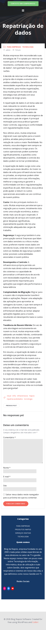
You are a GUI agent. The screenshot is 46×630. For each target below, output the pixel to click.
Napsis (32, 396)
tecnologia (28, 399)
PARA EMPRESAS (14, 47)
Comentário (9, 437)
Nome (6, 467)
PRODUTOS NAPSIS (23, 529)
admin (8, 50)
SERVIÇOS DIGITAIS (23, 533)
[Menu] (23, 11)
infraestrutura (22, 396)
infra (14, 396)
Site (5, 485)
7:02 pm (18, 50)
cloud (9, 396)
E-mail (6, 476)
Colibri (35, 622)
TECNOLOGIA (27, 47)
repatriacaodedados (15, 399)
